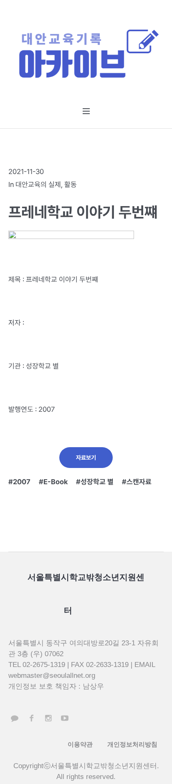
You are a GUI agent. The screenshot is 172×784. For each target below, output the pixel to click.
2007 (21, 482)
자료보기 (86, 457)
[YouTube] (64, 718)
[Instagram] (48, 718)
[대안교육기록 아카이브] (86, 55)
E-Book (55, 482)
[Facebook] (31, 718)
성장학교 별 (97, 482)
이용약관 (80, 744)
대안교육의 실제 (38, 184)
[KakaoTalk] (14, 718)
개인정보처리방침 (132, 744)
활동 (70, 184)
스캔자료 (139, 482)
